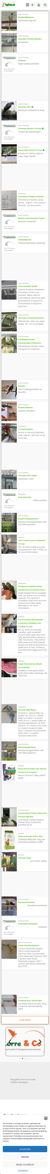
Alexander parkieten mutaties (30, 39)
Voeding (21, 766)
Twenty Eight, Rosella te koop (30, 150)
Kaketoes (21, 537)
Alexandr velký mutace (27, 710)
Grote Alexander (24, 497)
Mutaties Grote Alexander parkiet (31, 218)
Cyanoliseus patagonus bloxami (31, 197)
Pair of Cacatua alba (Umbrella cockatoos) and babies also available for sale (30, 623)
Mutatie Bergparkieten (27, 747)
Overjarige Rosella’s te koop (29, 129)
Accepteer (25, 1149)
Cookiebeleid (23, 1170)
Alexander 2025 (24, 107)
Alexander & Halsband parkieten (31, 318)
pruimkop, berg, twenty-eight (30, 1001)
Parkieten (22, 60)
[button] (45, 1118)
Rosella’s (22, 386)
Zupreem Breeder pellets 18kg (30, 836)
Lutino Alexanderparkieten (28, 946)
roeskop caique (24, 858)
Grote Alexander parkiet (27, 286)
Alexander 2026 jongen (27, 476)
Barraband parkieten (26, 902)
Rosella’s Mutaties (25, 408)
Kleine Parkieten (23, 125)
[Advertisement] (20, 88)
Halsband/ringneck (26, 17)
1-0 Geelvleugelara (25, 429)
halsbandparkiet (24, 240)
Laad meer (25, 1020)
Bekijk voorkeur (25, 1164)
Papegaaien (22, 194)
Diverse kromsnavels (25, 942)
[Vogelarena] (8, 5)
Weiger (25, 1156)
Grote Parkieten (23, 14)
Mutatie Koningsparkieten (28, 519)
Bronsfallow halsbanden (28, 924)
